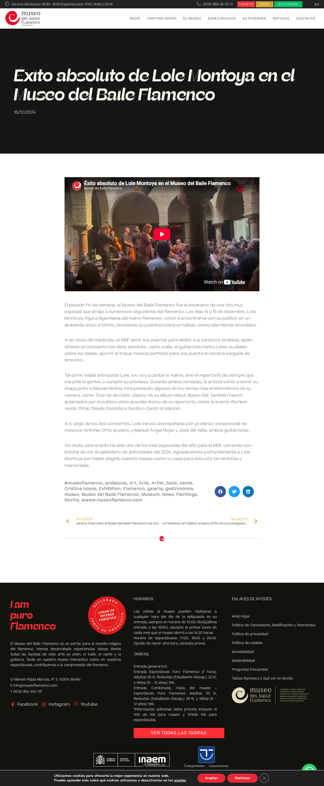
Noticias (281, 18)
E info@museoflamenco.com (33, 685)
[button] (220, 491)
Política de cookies (247, 643)
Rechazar (242, 778)
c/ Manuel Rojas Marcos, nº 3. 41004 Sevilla (45, 679)
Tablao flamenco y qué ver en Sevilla (262, 678)
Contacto (306, 18)
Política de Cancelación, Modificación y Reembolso (273, 625)
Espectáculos (222, 18)
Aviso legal (240, 616)
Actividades (254, 18)
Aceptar (211, 778)
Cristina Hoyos (162, 18)
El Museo (192, 18)
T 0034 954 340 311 (26, 691)
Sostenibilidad (243, 660)
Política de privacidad (250, 634)
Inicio (135, 18)
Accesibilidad (243, 651)
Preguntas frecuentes (250, 669)
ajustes (180, 780)
